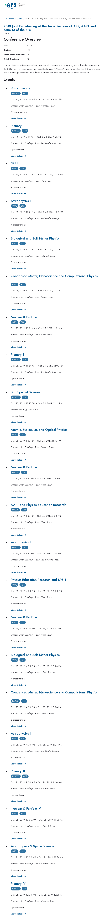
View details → (18, 118)
